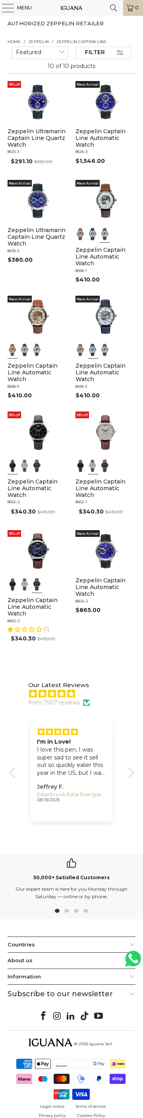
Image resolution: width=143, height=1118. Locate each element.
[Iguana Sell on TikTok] (85, 1016)
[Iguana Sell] (71, 8)
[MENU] (4, 8)
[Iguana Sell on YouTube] (99, 1016)
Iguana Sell (100, 1043)
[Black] (12, 466)
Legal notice (52, 1106)
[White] (93, 234)
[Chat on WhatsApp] (133, 962)
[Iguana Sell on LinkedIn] (71, 1016)
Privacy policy (52, 1115)
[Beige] (80, 234)
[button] (25, 629)
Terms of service (90, 1106)
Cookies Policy (91, 1115)
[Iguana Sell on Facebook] (44, 1016)
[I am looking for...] (113, 8)
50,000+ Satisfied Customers (71, 877)
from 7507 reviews (54, 702)
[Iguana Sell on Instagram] (57, 1016)
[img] (75, 693)
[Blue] (37, 466)
